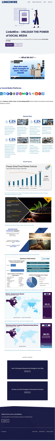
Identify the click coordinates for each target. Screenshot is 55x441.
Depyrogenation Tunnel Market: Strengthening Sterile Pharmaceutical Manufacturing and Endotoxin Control (22, 148)
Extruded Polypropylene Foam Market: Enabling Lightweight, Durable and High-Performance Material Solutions (47, 148)
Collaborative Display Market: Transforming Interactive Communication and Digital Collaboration (46, 130)
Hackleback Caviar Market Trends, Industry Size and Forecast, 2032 (19, 225)
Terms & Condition (49, 431)
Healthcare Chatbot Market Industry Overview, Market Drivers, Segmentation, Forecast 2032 (25, 290)
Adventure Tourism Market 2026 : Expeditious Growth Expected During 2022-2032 (22, 254)
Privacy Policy (35, 431)
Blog (45, 2)
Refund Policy (42, 431)
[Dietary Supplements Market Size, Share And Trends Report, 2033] (28, 305)
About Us (50, 2)
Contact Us (18, 44)
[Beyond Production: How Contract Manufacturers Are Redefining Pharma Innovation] (28, 335)
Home (29, 2)
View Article (27, 371)
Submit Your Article (36, 2)
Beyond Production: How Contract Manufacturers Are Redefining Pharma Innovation (23, 350)
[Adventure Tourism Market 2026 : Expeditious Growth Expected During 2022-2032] (28, 240)
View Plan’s (9, 44)
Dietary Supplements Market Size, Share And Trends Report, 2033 (19, 321)
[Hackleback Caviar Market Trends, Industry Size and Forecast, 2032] (28, 210)
